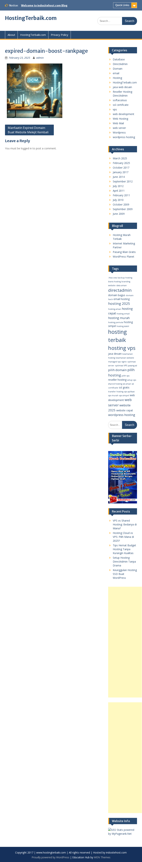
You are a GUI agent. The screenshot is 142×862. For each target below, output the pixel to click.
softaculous (120, 100)
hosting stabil (123, 326)
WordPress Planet (123, 256)
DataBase (119, 59)
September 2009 (123, 209)
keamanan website (125, 358)
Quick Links (122, 5)
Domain (117, 68)
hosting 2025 (119, 303)
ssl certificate (121, 105)
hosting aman (114, 309)
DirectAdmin (120, 64)
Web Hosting (120, 118)
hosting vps (122, 348)
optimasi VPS (121, 365)
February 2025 (121, 163)
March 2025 (120, 158)
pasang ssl (132, 365)
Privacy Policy (59, 35)
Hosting (117, 78)
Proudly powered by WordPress (50, 857)
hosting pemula (115, 322)
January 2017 (120, 172)
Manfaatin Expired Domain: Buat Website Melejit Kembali (28, 130)
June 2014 (119, 177)
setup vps (131, 380)
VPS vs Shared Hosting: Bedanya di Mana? (125, 524)
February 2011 (121, 195)
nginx (124, 361)
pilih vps (125, 375)
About (11, 35)
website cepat (124, 410)
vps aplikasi (129, 391)
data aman (121, 285)
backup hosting (125, 277)
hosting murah (119, 318)
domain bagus (116, 295)
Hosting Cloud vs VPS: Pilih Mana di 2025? (123, 536)
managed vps (114, 361)
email (116, 73)
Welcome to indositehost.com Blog (44, 5)
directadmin (120, 290)
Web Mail (118, 123)
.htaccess (112, 277)
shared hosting (115, 384)
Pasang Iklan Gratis (124, 252)
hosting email (123, 313)
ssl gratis (124, 387)
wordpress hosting (124, 137)
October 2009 (121, 204)
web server (119, 128)
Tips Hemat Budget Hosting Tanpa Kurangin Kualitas (124, 549)
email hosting (122, 299)
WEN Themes (102, 857)
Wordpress (119, 132)
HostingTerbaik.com (31, 18)
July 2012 (118, 186)
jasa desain (115, 353)
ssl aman (127, 384)
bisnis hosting (114, 281)
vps (115, 109)
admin (40, 57)
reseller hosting (117, 379)
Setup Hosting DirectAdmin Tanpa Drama (124, 561)
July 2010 (118, 200)
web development (123, 114)
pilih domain (117, 370)
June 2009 (119, 213)
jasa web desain (122, 87)
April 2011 (119, 190)
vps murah (113, 395)
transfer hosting (115, 391)
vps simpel (124, 395)
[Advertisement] (125, 642)
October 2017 (121, 167)
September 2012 (123, 181)
